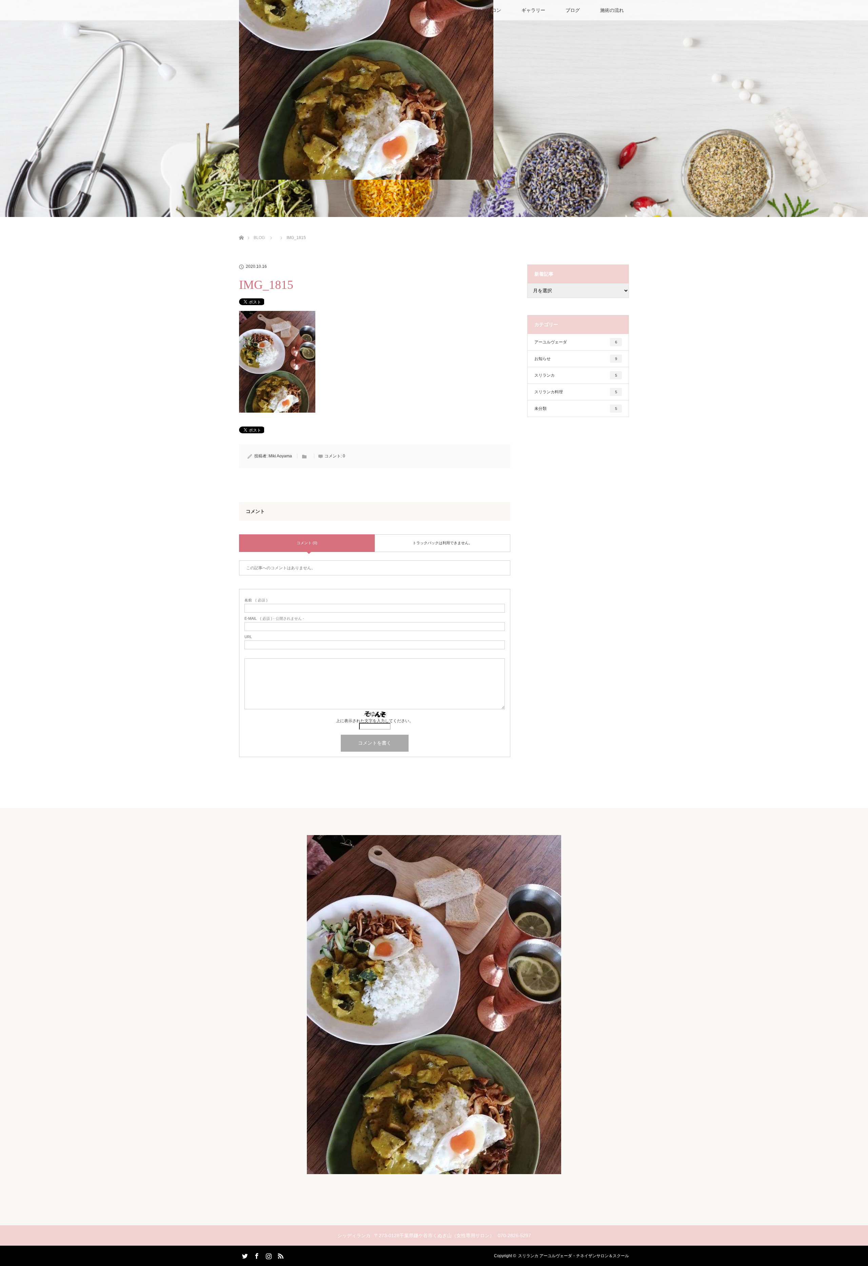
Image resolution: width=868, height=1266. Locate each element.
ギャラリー (533, 10)
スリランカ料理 (575, 392)
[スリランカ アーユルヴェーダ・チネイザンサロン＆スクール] (434, 1169)
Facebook (256, 1255)
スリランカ (575, 375)
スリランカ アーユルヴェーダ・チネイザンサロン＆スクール (573, 1255)
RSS (280, 1255)
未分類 (575, 408)
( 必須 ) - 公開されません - (274, 618)
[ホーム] (241, 229)
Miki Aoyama (280, 456)
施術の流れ (612, 10)
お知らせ (575, 358)
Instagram (268, 1255)
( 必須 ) (256, 600)
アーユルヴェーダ (575, 342)
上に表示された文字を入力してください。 (374, 720)
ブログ (573, 10)
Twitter (244, 1255)
